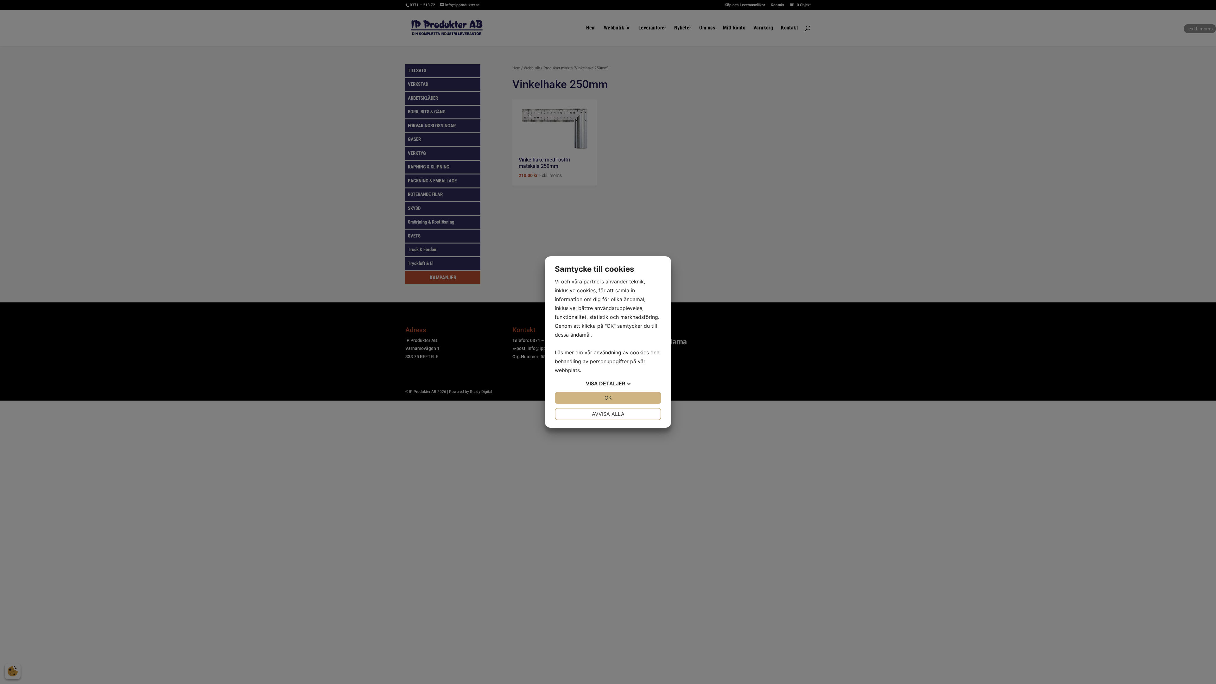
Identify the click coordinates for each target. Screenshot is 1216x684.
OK (608, 398)
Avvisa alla (608, 414)
